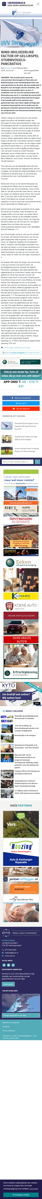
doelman (17, 348)
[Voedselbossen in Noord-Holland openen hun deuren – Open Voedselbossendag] (7, 784)
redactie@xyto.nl (11, 953)
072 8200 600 (10, 950)
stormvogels (8, 348)
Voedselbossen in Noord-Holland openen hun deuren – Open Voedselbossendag (26, 783)
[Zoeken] (37, 462)
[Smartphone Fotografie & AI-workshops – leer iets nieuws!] (7, 748)
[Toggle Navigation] (38, 4)
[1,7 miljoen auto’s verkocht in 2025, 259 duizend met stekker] (7, 793)
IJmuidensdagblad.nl (16, 3)
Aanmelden (8, 984)
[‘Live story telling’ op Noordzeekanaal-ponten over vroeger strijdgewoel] (7, 728)
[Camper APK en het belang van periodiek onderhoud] (7, 774)
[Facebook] (4, 965)
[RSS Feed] (13, 965)
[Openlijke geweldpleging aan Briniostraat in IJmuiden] (7, 719)
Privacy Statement (9, 1031)
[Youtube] (8, 965)
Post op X (22, 403)
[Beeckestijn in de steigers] (7, 738)
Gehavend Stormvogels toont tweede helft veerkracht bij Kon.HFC (26, 426)
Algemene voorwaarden (11, 1022)
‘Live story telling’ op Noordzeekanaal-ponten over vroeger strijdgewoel (27, 728)
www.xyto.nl (10, 956)
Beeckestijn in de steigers (25, 735)
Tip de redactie (23, 409)
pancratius (26, 348)
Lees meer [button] (33, 1189)
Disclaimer (6, 1027)
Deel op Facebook (23, 398)
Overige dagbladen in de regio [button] (14, 1015)
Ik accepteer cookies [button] (21, 1195)
